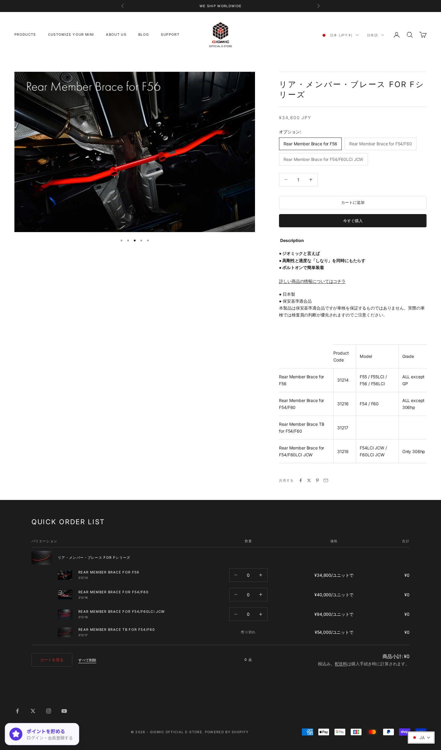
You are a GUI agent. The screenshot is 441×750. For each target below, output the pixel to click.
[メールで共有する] (325, 480)
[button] (421, 737)
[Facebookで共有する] (300, 480)
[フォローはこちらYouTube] (64, 711)
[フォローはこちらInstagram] (49, 711)
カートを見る (52, 659)
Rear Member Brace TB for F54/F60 (116, 630)
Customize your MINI (71, 34)
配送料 (341, 663)
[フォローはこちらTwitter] (33, 711)
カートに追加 (352, 202)
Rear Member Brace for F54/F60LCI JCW (121, 611)
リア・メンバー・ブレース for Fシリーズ (94, 557)
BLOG (143, 34)
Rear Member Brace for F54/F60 (113, 592)
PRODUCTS (25, 34)
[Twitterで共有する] (309, 480)
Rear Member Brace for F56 (109, 572)
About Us (116, 34)
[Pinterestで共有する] (317, 480)
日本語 (372, 35)
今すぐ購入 (353, 220)
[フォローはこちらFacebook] (17, 711)
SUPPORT (170, 34)
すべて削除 (87, 660)
